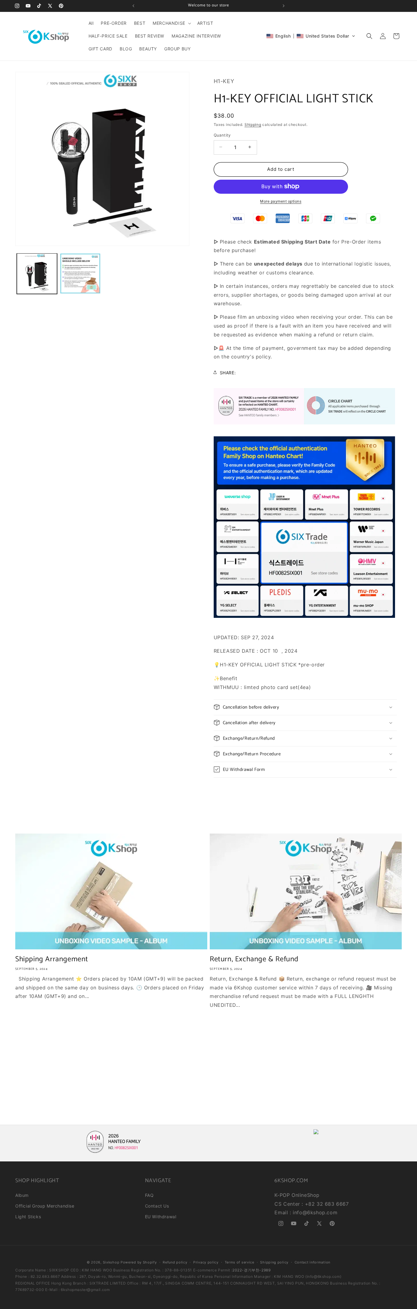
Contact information (312, 1262)
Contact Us (157, 1205)
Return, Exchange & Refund (254, 959)
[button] (171, 23)
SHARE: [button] (228, 372)
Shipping (253, 124)
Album (22, 1195)
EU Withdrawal (160, 1216)
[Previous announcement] (133, 6)
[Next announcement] (283, 6)
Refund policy (175, 1262)
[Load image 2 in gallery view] (80, 273)
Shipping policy (274, 1262)
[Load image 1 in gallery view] (37, 273)
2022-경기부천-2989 (251, 1270)
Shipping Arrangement (51, 959)
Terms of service (239, 1262)
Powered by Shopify (139, 1262)
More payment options (280, 201)
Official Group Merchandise (44, 1205)
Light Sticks (28, 1216)
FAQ (149, 1195)
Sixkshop (111, 1262)
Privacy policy (206, 1262)
